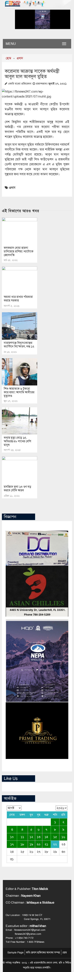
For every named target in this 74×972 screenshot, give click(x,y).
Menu (11, 43)
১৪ (46, 837)
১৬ (63, 837)
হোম (8, 58)
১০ (12, 837)
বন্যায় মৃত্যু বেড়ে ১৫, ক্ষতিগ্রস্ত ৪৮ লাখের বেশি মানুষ (17, 441)
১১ (22, 837)
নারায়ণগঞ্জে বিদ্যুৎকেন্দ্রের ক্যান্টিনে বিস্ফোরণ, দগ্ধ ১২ (19, 344)
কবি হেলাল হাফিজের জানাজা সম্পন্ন (43, 952)
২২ (55, 844)
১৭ (12, 844)
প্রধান (20, 58)
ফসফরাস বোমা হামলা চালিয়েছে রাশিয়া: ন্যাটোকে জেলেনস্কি (18, 251)
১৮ (22, 844)
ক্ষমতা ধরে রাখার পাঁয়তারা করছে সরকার (18, 298)
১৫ (55, 837)
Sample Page (15, 952)
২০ (38, 844)
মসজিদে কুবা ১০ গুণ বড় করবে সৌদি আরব (17, 488)
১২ (31, 837)
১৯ (31, 844)
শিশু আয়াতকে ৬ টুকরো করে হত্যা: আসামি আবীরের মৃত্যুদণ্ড (19, 392)
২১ (46, 844)
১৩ (38, 837)
